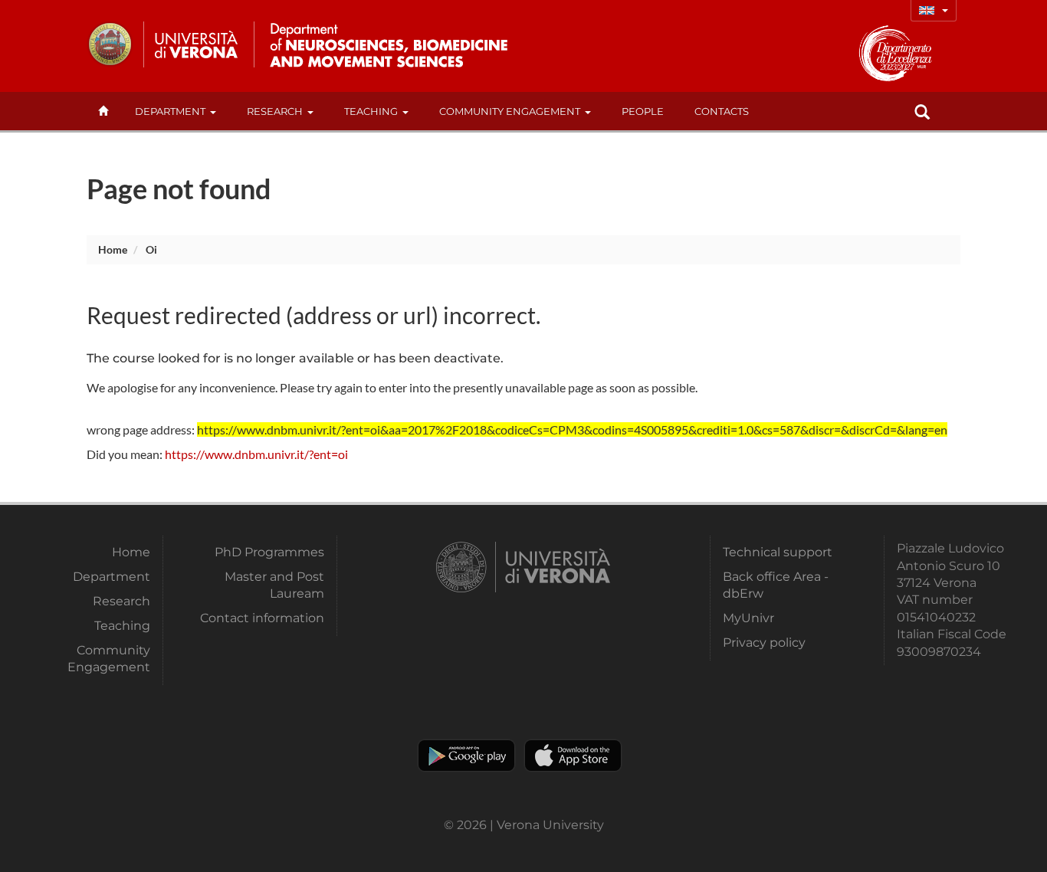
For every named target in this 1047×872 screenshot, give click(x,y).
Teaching (371, 111)
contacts (721, 111)
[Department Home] (384, 44)
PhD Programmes (269, 552)
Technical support (777, 552)
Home (112, 249)
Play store (466, 755)
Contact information (262, 618)
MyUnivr (748, 618)
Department (170, 111)
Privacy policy (764, 642)
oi (151, 249)
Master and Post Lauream (274, 585)
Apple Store (573, 755)
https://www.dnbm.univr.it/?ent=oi (256, 454)
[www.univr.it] (163, 44)
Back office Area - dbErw (776, 585)
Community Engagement (509, 111)
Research (275, 111)
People (643, 111)
